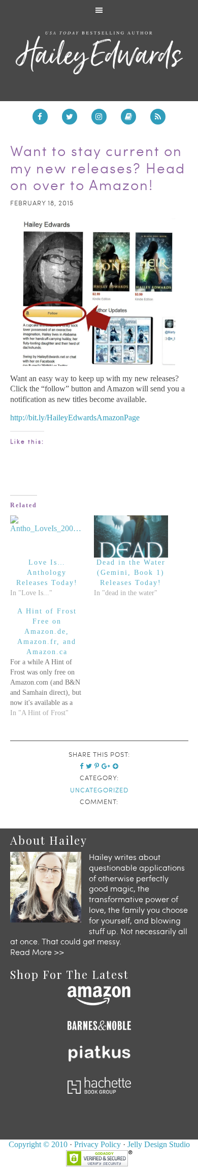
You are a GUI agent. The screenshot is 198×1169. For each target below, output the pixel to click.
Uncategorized (99, 789)
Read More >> (37, 951)
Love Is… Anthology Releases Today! (47, 573)
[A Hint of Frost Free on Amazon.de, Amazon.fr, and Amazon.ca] (52, 662)
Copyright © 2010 (38, 1144)
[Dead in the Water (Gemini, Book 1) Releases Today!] (131, 536)
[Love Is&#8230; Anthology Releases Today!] (47, 536)
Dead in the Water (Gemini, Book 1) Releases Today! (131, 573)
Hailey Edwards (99, 53)
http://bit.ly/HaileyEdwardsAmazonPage (75, 417)
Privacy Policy (97, 1144)
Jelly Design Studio (158, 1144)
